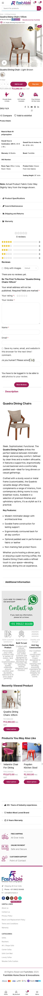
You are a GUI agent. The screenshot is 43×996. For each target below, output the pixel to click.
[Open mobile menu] (3, 3)
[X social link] (27, 107)
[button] (40, 45)
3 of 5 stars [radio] (22, 299)
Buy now (35, 84)
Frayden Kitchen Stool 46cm (29, 773)
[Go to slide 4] (23, 64)
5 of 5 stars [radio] (26, 299)
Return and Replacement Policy (12, 925)
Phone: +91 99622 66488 (13, 895)
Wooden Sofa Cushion (9, 967)
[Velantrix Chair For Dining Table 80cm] (11, 758)
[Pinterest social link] (34, 107)
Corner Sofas (6, 955)
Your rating (8, 299)
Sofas (3, 943)
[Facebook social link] (24, 107)
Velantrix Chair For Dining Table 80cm (10, 773)
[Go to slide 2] (18, 64)
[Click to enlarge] (3, 62)
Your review (8, 303)
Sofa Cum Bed (6, 959)
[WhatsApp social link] (30, 110)
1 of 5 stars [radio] (18, 299)
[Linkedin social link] (37, 107)
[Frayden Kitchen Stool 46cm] (30, 758)
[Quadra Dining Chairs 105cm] (11, 706)
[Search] (37, 8)
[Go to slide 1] (16, 64)
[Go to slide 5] (25, 64)
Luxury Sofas (6, 963)
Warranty (4, 933)
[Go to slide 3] (20, 64)
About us (4, 913)
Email (5, 341)
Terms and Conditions (9, 929)
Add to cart (18, 84)
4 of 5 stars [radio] (24, 299)
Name (5, 330)
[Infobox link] (20, 97)
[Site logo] (19, 2)
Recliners (4, 947)
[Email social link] (30, 107)
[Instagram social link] (11, 903)
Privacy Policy (6, 921)
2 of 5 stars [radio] (20, 299)
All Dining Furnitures (9, 14)
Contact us (5, 917)
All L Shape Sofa (7, 951)
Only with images (12, 268)
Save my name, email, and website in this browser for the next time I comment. (20, 355)
